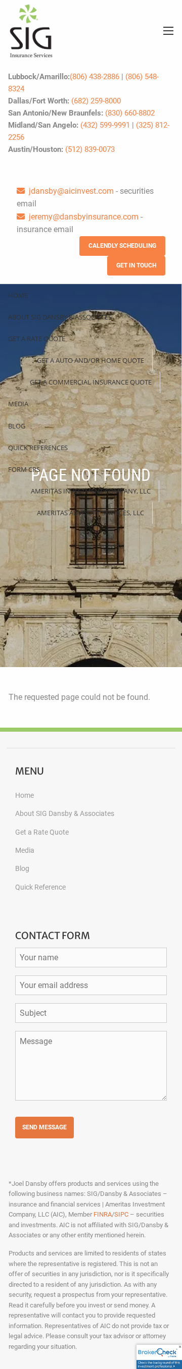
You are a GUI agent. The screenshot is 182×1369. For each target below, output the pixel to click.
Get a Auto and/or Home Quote (90, 360)
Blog (16, 425)
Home (18, 295)
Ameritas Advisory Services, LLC (90, 512)
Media (18, 403)
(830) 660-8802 (130, 113)
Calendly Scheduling (122, 245)
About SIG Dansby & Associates (60, 316)
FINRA (103, 1214)
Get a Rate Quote (36, 338)
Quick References (38, 447)
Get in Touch (136, 265)
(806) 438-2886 (94, 76)
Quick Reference (40, 887)
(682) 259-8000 (96, 100)
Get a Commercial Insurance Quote (91, 382)
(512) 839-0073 (90, 149)
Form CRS (24, 469)
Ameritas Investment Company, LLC (91, 491)
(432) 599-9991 (105, 125)
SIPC (121, 1214)
